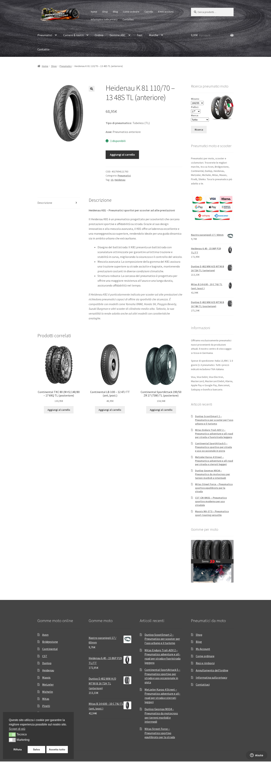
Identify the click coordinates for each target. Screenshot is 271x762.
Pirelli (46, 706)
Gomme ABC (118, 35)
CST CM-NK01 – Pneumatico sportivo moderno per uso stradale (211, 501)
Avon (45, 634)
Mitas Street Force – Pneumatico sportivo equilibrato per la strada (214, 488)
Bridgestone (50, 641)
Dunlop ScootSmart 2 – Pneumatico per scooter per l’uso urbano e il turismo (214, 420)
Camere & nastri (73, 35)
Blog (115, 11)
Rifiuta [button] (17, 749)
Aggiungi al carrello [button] (59, 409)
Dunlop (46, 663)
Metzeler (48, 684)
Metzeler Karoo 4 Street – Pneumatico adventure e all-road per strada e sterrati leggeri (214, 460)
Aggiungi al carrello (122, 154)
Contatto (43, 49)
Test (140, 35)
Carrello (149, 11)
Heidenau (119, 179)
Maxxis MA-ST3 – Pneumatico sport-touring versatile (212, 513)
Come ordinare (131, 11)
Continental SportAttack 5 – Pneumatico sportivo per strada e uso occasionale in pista (213, 447)
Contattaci (128, 19)
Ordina (99, 35)
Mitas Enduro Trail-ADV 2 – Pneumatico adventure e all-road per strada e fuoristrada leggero (214, 433)
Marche (153, 35)
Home (45, 66)
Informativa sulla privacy (104, 19)
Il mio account (165, 11)
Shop (105, 11)
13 (112, 179)
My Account (203, 649)
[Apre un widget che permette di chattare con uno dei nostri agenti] (256, 755)
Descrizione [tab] (44, 203)
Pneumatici (44, 35)
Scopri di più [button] (17, 728)
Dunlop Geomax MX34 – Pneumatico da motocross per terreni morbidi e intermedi (212, 474)
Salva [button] (36, 749)
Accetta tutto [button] (57, 749)
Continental (50, 649)
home (94, 11)
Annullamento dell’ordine (212, 670)
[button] (92, 89)
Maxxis (46, 677)
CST (44, 656)
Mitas (45, 699)
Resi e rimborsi (205, 663)
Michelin (47, 692)
